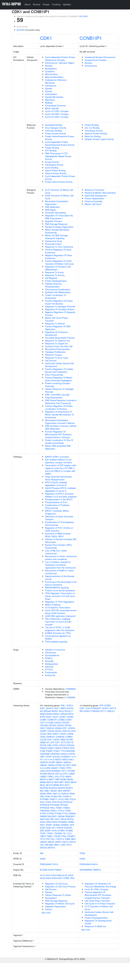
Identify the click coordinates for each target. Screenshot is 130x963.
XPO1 (69, 844)
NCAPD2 (44, 787)
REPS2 (70, 819)
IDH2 (74, 765)
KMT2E (51, 773)
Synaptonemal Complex (96, 59)
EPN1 (56, 745)
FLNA (42, 750)
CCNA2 (70, 716)
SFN (72, 824)
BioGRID (20, 29)
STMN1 (61, 830)
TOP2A (57, 836)
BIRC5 (43, 713)
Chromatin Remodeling (55, 212)
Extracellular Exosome (55, 105)
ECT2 (63, 742)
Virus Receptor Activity (55, 127)
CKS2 (49, 733)
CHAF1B (66, 730)
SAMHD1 (65, 824)
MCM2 (64, 779)
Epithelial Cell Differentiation (58, 292)
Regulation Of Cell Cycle (56, 883)
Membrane (50, 99)
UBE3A (50, 841)
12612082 (82, 16)
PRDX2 (66, 807)
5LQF (64, 875)
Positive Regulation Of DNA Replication (58, 328)
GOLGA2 (56, 756)
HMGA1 (59, 762)
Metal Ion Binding (93, 136)
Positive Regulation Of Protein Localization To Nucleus (59, 407)
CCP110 (44, 722)
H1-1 (42, 759)
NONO (43, 793)
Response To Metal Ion (95, 926)
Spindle (48, 88)
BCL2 (61, 711)
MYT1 (67, 785)
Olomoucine (50, 652)
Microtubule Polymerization (57, 349)
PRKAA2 (95, 711)
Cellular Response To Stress (58, 894)
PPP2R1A (67, 802)
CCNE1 (68, 719)
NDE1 (47, 790)
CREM (70, 733)
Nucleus (48, 65)
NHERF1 (67, 790)
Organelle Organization (55, 906)
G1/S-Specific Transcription (57, 607)
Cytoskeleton (51, 94)
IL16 (42, 767)
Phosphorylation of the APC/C (59, 499)
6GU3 (42, 878)
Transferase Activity (54, 164)
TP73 (42, 839)
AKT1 (57, 708)
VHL (42, 844)
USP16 (72, 841)
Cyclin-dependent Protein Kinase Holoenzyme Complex (60, 58)
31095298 (69, 697)
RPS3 (55, 821)
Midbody (49, 102)
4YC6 (53, 875)
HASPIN (44, 762)
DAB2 (63, 739)
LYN (56, 776)
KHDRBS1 (56, 770)
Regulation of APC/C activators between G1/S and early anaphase (61, 495)
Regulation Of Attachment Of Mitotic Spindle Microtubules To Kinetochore (59, 414)
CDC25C (52, 725)
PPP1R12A (57, 802)
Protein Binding (52, 147)
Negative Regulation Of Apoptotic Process (60, 313)
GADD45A (70, 750)
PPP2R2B (54, 804)
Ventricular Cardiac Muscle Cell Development (59, 365)
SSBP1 (48, 830)
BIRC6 (50, 713)
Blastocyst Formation (94, 189)
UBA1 (73, 839)
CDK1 (46, 38)
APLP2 (70, 708)
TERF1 (43, 833)
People (46, 4)
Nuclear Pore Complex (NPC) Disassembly (58, 546)
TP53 (63, 836)
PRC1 (52, 807)
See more (46, 912)
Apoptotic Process (53, 221)
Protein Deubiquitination (56, 280)
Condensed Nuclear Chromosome (100, 57)
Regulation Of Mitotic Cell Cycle (59, 903)
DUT (53, 742)
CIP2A (43, 733)
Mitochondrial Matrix (54, 77)
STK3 (55, 830)
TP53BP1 (71, 836)
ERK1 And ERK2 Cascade (57, 394)
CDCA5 (68, 725)
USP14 (65, 841)
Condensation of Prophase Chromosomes (57, 506)
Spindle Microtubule (54, 96)
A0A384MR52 (86, 869)
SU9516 (48, 658)
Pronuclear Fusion (53, 243)
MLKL (42, 785)
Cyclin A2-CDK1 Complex (57, 113)
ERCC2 (62, 745)
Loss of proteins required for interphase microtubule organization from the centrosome (60, 564)
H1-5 (52, 759)
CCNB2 (61, 719)
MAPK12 (44, 779)
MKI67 (74, 782)
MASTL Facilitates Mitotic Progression (57, 512)
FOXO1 (56, 750)
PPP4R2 (64, 804)
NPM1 (49, 793)
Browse (36, 4)
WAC (51, 844)
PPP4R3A (44, 807)
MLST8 (49, 785)
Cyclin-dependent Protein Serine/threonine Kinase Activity (60, 143)
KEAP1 (105, 708)
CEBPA (71, 728)
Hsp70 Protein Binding (55, 170)
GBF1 (42, 756)
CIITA (73, 730)
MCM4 (70, 779)
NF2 (81, 711)
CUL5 (88, 708)
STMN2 (69, 830)
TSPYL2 (60, 839)
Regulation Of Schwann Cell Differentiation (58, 268)
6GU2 (70, 875)
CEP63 (58, 730)
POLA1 (73, 799)
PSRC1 (53, 810)
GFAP (49, 756)
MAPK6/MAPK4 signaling (57, 587)
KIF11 (64, 770)
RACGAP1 (52, 816)
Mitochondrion (51, 74)
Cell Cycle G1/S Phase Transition (100, 903)
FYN (63, 750)
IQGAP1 (55, 767)
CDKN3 (58, 728)
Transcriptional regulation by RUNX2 (58, 637)
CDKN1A (50, 728)
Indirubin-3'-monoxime (55, 649)
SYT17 (103, 711)
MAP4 (68, 776)
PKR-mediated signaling (56, 641)
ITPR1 (69, 767)
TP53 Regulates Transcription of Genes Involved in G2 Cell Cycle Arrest (60, 596)
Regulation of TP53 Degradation (59, 601)
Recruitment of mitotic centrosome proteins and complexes (61, 558)
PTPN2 (50, 813)
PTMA (68, 810)
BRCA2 (64, 713)
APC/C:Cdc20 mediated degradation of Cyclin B (56, 484)
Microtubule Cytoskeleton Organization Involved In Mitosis (60, 422)
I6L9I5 (51, 869)
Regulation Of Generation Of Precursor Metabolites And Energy (100, 885)
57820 (82, 853)
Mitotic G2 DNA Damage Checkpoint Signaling (56, 237)
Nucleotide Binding (53, 124)
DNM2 (43, 742)
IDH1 (68, 765)
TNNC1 (50, 836)
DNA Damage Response (56, 223)
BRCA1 (56, 713)
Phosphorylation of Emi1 (56, 502)
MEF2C (50, 782)
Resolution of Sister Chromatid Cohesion (59, 518)
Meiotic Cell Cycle (93, 204)
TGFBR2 (58, 833)
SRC (42, 830)
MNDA (56, 785)
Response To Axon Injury (56, 357)
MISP (67, 782)
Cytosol (48, 91)
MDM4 (43, 782)
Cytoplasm (50, 71)
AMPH (63, 708)
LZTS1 (62, 776)
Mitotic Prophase (53, 604)
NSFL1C (57, 793)
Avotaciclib (50, 675)
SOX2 (48, 827)
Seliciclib (49, 666)
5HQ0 (59, 875)
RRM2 (71, 821)
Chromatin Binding (53, 130)
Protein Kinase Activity (55, 133)
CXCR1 (56, 739)
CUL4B (43, 739)
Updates (67, 4)
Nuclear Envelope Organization (59, 226)
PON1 (48, 802)
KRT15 (113, 708)
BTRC (43, 716)
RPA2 (49, 821)
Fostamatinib (51, 672)
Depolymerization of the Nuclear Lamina (59, 577)
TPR (48, 839)
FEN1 (72, 748)
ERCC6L (71, 745)
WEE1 (57, 844)
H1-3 (47, 759)
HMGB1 (43, 765)
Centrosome (50, 85)
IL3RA (47, 767)
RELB (63, 819)
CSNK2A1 (50, 736)
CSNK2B (60, 736)
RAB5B (43, 816)
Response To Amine (54, 272)
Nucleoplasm (51, 68)
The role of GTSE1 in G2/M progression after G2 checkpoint (59, 629)
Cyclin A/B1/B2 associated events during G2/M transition (61, 612)
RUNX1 (49, 824)
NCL (42, 790)
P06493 (57, 869)
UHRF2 (58, 841)
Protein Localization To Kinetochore (55, 296)
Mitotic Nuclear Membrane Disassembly (57, 231)
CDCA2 (60, 725)
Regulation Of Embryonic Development (56, 333)
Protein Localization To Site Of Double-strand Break (59, 441)
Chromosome (91, 65)
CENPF (43, 730)
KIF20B (71, 770)
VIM (46, 844)
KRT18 (58, 773)
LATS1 (65, 773)
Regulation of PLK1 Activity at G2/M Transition (59, 529)
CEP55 (51, 730)
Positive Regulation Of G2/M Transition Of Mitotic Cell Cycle (59, 262)
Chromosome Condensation (57, 289)
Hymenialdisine (52, 655)
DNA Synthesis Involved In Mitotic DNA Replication (61, 427)
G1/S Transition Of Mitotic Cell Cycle (59, 191)
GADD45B (44, 753)
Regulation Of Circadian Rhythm (60, 309)
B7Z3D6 (43, 869)
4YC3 (47, 875)
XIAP (63, 844)
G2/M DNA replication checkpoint (60, 615)
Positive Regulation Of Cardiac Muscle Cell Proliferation (59, 370)
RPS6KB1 (63, 821)
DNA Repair (50, 209)
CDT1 (64, 728)
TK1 (65, 833)
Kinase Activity (52, 161)
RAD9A (61, 816)
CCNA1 (62, 716)
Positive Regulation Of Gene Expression (58, 251)
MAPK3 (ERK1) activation (57, 456)
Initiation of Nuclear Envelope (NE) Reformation (61, 541)
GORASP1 (66, 756)
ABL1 (63, 705)
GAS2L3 (64, 753)
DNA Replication (52, 206)
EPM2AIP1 (96, 708)
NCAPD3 (53, 787)
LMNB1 (43, 776)
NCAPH (69, 787)
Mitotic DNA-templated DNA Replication (58, 447)
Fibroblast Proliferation (55, 351)
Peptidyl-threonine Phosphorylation (53, 285)
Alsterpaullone (51, 663)
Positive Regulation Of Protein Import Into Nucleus (59, 302)
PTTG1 (65, 813)
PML (67, 799)
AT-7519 (48, 669)
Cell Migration (51, 277)
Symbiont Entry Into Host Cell (58, 346)
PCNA (54, 796)
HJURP (51, 762)
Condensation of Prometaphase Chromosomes (59, 523)
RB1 (52, 819)
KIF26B (43, 773)
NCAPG (61, 787)
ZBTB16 (51, 847)
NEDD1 (54, 790)
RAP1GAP (45, 819)
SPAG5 (60, 827)
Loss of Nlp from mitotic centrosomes (56, 552)
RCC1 (57, 819)
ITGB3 (62, 767)
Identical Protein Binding (96, 133)
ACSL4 (70, 705)
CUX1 (49, 739)
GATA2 (72, 753)
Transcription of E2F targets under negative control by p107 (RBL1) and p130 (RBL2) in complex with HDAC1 (60, 469)
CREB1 (63, 733)
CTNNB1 (69, 736)
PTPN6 (58, 813)
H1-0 (74, 756)
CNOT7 (55, 733)
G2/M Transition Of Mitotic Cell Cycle (59, 197)
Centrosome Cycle (53, 241)
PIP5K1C (67, 796)
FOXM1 (49, 750)
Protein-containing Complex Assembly (57, 385)
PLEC (61, 799)
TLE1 (69, 833)
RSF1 (42, 824)
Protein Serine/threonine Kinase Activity (59, 138)
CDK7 (42, 728)
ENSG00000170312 (49, 864)
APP (101, 705)
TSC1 (52, 839)
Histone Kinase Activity (56, 173)
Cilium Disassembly (54, 374)
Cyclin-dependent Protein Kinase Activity (60, 177)
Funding (56, 4)
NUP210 (65, 793)
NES (60, 790)
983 (41, 853)
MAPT (52, 779)
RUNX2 (56, 824)
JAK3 (42, 770)
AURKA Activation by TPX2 (58, 633)
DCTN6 (69, 739)
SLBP (42, 827)
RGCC (43, 821)
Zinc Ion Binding (92, 127)
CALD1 (55, 716)
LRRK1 (50, 776)
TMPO (43, 836)
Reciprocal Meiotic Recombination (100, 192)
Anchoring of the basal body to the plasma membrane (61, 583)
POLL (42, 802)
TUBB (67, 839)
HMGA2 (67, 762)
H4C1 (71, 759)
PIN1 (60, 796)
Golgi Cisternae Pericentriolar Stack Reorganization (58, 478)
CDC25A (65, 722)
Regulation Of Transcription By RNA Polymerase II (59, 217)
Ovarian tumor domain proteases (60, 590)
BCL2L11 (69, 711)
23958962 (70, 688)
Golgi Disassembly (53, 397)
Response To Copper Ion (56, 343)
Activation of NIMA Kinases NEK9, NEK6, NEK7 (58, 535)
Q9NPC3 (97, 869)
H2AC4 (58, 759)
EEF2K (43, 745)
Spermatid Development (96, 195)
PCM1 (48, 796)
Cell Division (50, 360)
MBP (57, 779)
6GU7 (60, 878)
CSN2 (42, 736)
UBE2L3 (111, 711)
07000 (82, 858)
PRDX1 (59, 807)
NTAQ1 (87, 711)
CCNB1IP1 (91, 38)
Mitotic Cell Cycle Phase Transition (56, 319)
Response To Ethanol (55, 323)
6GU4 (48, 878)
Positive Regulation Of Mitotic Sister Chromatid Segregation (58, 379)
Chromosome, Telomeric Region (59, 62)
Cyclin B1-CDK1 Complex (57, 116)
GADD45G (55, 753)
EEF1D (70, 742)
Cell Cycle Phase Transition (97, 900)
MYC (62, 785)
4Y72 (42, 875)
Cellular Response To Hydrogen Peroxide (59, 390)
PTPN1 (43, 813)
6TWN (66, 878)
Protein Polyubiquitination (96, 917)
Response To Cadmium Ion (57, 340)
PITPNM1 (44, 799)
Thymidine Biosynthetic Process (60, 337)
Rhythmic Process (53, 354)
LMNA (72, 773)
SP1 (54, 827)
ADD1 (42, 708)
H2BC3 (65, 759)
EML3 (50, 745)
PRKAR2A (45, 810)
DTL (48, 742)
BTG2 (70, 713)
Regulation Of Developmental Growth (98, 922)
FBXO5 (65, 748)
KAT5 (48, 770)
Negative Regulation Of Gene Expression (58, 257)
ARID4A (47, 711)
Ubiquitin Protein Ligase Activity (99, 139)
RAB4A (72, 813)
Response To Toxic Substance (59, 246)
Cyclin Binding (51, 167)
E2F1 (57, 742)
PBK (42, 796)
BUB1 (49, 716)
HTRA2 (58, 765)
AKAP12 (50, 708)
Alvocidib (49, 660)
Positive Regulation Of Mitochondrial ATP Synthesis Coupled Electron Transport (58, 434)
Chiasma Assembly (94, 201)
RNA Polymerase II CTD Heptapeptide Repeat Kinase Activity (58, 156)
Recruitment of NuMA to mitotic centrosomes (59, 572)
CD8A (51, 722)
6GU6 (54, 878)
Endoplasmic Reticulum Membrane (56, 81)
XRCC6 (43, 847)
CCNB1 (43, 719)
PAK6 (72, 793)
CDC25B (44, 725)
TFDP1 (50, 833)
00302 (43, 858)
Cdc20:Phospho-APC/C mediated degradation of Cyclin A (60, 489)
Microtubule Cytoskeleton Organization (56, 203)
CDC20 (57, 722)
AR (41, 711)
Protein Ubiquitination (94, 198)
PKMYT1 (54, 799)
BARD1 (55, 711)
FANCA (43, 748)
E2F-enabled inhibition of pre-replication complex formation (58, 461)
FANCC (50, 748)
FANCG (58, 748)
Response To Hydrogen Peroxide (60, 306)
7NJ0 (72, 878)
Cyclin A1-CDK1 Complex (57, 111)
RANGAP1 (70, 816)
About (27, 4)
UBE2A (43, 841)
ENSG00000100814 (89, 864)
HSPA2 (51, 765)
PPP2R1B (44, 804)
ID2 (64, 765)
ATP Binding (50, 150)
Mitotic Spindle (52, 108)
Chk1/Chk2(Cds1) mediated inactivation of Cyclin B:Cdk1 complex (58, 621)
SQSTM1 (68, 827)
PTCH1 (61, 810)
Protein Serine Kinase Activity (59, 181)
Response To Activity (55, 275)
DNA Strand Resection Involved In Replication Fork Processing (61, 402)
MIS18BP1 (59, 782)
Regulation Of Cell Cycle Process (60, 886)
